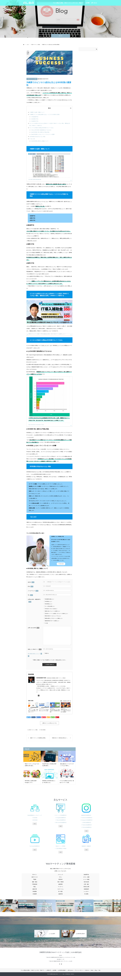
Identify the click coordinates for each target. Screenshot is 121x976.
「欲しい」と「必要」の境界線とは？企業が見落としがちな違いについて (33, 710)
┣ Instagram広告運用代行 (86, 820)
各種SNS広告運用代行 (86, 815)
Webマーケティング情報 (32, 78)
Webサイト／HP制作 (60, 846)
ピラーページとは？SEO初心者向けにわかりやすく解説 (44, 710)
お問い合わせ (94, 3)
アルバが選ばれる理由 (58, 3)
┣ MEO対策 (34, 820)
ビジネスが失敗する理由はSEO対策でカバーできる (41, 127)
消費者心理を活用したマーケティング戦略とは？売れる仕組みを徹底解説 (66, 710)
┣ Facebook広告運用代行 (86, 817)
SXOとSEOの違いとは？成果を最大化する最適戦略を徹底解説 (55, 710)
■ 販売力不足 (34, 121)
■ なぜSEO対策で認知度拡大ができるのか (41, 130)
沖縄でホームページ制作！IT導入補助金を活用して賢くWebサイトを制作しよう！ (47, 334)
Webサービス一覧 (35, 970)
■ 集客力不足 (34, 119)
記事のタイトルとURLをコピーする (49, 723)
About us (87, 970)
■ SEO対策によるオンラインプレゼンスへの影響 (42, 134)
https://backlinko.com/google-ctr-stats (36, 424)
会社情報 (88, 3)
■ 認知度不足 (34, 116)
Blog (96, 970)
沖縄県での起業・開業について (36, 112)
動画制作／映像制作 (86, 846)
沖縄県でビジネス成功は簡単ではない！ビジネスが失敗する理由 (44, 114)
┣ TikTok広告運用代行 (86, 827)
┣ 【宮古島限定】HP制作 (60, 848)
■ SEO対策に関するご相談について (39, 141)
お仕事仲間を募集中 (62, 970)
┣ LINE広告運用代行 (86, 822)
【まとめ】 (32, 138)
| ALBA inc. (72, 974)
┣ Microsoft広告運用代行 (60, 822)
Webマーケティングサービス (71, 3)
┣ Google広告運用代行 (60, 817)
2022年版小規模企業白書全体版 (34, 179)
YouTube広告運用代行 (35, 846)
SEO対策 (43, 729)
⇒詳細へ (34, 823)
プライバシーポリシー (79, 970)
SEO (41, 729)
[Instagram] (39, 695)
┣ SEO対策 (34, 817)
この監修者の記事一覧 (66, 700)
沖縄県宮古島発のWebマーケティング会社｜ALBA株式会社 (60, 952)
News (92, 970)
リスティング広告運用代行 (60, 815)
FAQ (99, 970)
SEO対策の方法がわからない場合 (37, 136)
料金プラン (81, 3)
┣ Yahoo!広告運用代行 (60, 820)
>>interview (61, 563)
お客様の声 (48, 970)
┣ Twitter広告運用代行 (86, 825)
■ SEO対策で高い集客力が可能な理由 (40, 132)
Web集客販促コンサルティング (35, 815)
